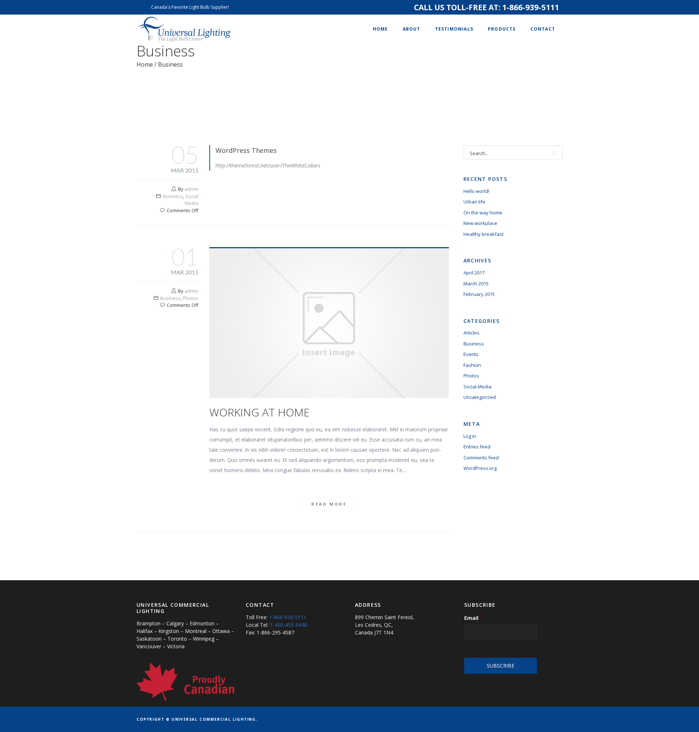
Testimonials (454, 29)
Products (502, 29)
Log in (469, 436)
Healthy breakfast (483, 234)
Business (173, 196)
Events (470, 354)
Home (380, 29)
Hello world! (476, 191)
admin (191, 189)
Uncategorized (479, 397)
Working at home (259, 412)
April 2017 (474, 272)
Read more (329, 504)
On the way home (482, 212)
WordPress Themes (246, 150)
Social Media (191, 200)
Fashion (472, 365)
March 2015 (476, 283)
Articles (471, 332)
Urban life (474, 201)
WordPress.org (480, 468)
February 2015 (479, 294)
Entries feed (476, 446)
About (411, 29)
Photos (190, 298)
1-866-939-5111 (530, 7)
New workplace (480, 223)
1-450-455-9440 (288, 624)
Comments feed (481, 457)
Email (473, 618)
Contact (542, 29)
